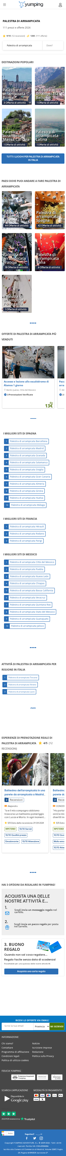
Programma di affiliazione (15, 1051)
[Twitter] (34, 1139)
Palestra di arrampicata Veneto (22, 684)
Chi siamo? (7, 1043)
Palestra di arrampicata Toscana (22, 677)
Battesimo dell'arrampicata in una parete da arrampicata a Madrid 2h (24, 794)
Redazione (37, 1051)
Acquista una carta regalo (31, 971)
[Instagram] (41, 1139)
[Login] (60, 5)
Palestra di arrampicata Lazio (21, 691)
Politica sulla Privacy (43, 1056)
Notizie (36, 1043)
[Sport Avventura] (30, 4)
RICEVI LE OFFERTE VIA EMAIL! (32, 1020)
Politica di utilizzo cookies (15, 1060)
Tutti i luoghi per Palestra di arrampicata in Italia (33, 158)
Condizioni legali (10, 1056)
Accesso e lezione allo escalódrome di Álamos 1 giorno (26, 383)
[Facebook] (26, 1139)
